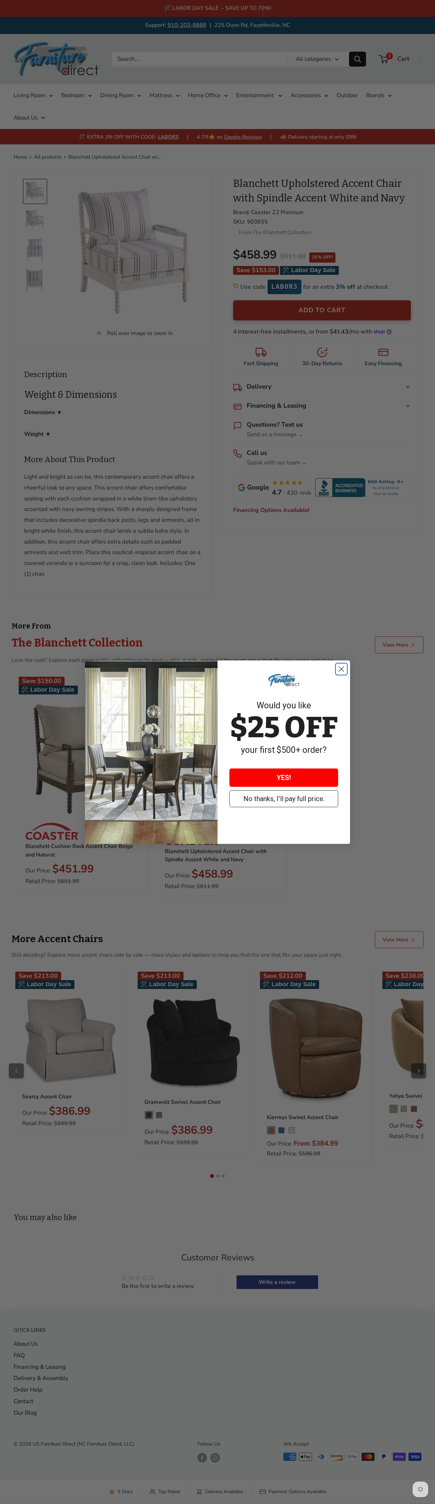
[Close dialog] (341, 669)
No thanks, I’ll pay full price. (284, 799)
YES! (284, 778)
